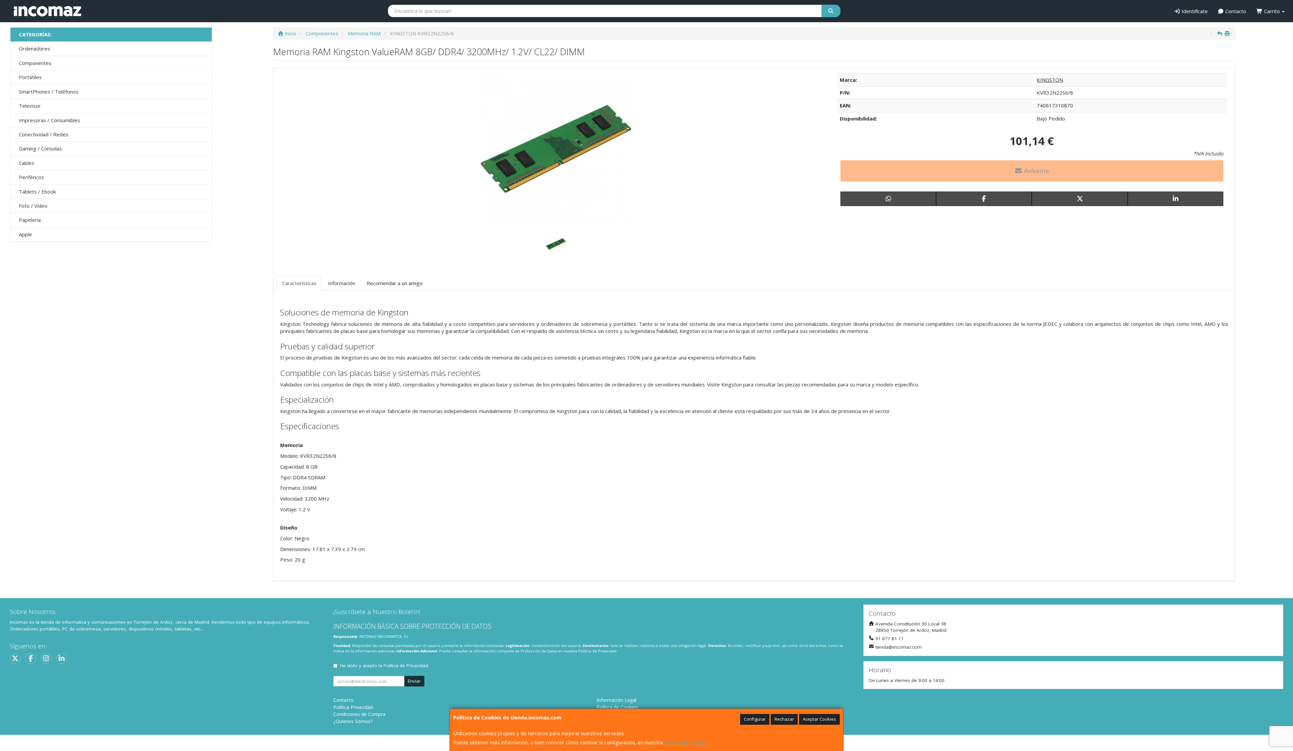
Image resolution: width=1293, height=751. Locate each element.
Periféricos (31, 177)
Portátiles (30, 77)
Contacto (1235, 11)
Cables (26, 163)
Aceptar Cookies (819, 719)
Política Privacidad (353, 707)
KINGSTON (1050, 79)
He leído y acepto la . (384, 665)
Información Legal (616, 700)
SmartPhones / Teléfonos (48, 91)
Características (299, 283)
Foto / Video (33, 205)
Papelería (30, 219)
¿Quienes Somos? (352, 721)
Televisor (30, 105)
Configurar (755, 719)
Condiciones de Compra (359, 714)
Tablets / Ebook (37, 191)
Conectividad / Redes (43, 134)
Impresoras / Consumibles (49, 120)
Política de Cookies (685, 742)
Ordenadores (34, 48)
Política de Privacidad (597, 650)
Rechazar (784, 719)
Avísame (1035, 170)
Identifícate (1194, 11)
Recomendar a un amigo (395, 283)
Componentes (35, 63)
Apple (25, 234)
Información (341, 283)
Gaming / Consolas (40, 148)
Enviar (414, 681)
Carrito (1272, 11)
